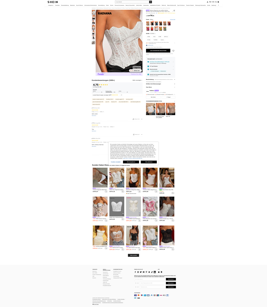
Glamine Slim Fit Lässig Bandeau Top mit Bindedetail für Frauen (117, 247)
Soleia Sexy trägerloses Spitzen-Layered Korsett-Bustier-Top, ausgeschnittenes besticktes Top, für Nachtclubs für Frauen (116, 189)
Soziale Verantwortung (96, 274)
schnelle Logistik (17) (120, 99)
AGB (93, 276)
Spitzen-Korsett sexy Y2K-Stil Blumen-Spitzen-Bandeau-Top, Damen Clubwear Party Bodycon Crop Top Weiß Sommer (166, 218)
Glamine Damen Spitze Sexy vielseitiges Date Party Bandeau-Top (166, 247)
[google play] (161, 272)
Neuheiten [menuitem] (57, 5)
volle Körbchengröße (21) (135, 101)
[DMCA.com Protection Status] (138, 297)
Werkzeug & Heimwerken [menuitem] (200, 5)
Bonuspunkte (115, 274)
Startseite (94, 8)
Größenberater (105, 280)
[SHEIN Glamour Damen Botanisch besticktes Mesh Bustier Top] (100, 206)
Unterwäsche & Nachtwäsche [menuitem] (90, 5)
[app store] (159, 272)
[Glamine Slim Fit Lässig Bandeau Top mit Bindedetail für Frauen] (116, 235)
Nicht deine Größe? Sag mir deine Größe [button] (154, 47)
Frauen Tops (127, 8)
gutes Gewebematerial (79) (98, 101)
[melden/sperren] (142, 119)
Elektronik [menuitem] (164, 5)
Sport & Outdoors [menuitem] (181, 5)
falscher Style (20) (96, 104)
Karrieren (94, 277)
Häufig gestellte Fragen (117, 277)
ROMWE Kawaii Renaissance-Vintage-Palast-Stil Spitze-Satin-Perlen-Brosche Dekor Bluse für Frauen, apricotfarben (133, 218)
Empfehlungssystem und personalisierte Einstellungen (112, 302)
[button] (216, 2)
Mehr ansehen (133, 255)
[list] (145, 272)
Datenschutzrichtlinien (96, 302)
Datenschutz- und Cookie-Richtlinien (109, 299)
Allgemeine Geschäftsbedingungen (99, 300)
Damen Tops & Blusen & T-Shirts (118, 8)
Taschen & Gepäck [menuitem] (190, 5)
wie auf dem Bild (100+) (123, 101)
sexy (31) (107, 101)
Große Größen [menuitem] (139, 5)
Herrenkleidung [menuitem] (101, 5)
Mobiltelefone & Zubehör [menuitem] (155, 5)
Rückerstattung (106, 275)
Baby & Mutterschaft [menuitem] (171, 5)
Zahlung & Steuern (116, 272)
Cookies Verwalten (121, 299)
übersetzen (94, 115)
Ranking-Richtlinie (106, 283)
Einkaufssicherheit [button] (153, 69)
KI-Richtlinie (109, 300)
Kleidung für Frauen (107, 8)
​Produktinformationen (107, 285)
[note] (131, 193)
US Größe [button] (152, 33)
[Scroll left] (216, 5)
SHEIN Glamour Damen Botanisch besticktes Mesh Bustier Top (100, 218)
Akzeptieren (137, 292)
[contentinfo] (155, 295)
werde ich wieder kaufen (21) (98, 99)
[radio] (148, 23)
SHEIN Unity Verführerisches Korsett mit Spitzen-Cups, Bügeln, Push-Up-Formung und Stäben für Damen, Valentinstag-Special (116, 217)
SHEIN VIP (105, 282)
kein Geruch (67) (129, 99)
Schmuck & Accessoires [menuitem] (119, 5)
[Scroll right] (218, 5)
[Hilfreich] (133, 119)
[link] (210, 2)
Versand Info (105, 272)
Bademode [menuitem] (72, 5)
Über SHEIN (94, 272)
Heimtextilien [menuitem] (146, 5)
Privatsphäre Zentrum (96, 299)
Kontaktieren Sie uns (117, 271)
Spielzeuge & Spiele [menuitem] (216, 5)
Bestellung (105, 277)
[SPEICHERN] (173, 51)
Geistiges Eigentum (117, 300)
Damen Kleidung (99, 8)
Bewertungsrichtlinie (96, 86)
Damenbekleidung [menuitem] (65, 5)
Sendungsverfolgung (107, 278)
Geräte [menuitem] (208, 5)
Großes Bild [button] (172, 19)
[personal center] (207, 2)
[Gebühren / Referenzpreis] (154, 15)
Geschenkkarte (116, 276)
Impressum (94, 271)
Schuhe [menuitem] (111, 5)
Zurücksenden (105, 273)
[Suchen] (150, 2)
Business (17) (114, 101)
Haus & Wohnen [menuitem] (79, 5)
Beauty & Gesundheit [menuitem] (130, 5)
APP (159, 269)
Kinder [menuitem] (107, 5)
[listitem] (150, 109)
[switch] (121, 95)
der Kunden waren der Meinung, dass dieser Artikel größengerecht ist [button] (158, 43)
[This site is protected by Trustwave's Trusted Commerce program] (135, 297)
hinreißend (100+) (109, 99)
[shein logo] (53, 2)
